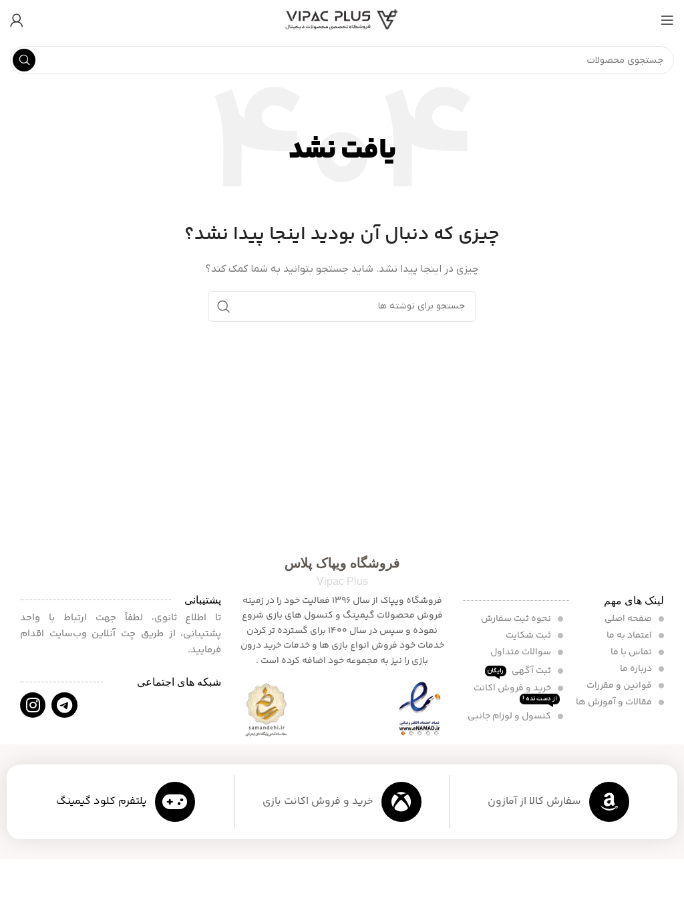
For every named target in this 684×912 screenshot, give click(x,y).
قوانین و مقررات (620, 685)
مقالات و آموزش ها (615, 702)
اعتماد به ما (630, 635)
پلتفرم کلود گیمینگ (101, 801)
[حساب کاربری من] (16, 20)
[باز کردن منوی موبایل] (667, 20)
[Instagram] (32, 705)
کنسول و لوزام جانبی (510, 716)
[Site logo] (342, 19)
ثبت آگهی (520, 671)
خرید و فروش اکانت (515, 692)
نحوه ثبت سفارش (517, 619)
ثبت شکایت (529, 635)
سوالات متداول (521, 652)
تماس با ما (632, 652)
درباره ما (637, 669)
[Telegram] (64, 705)
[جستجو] (24, 60)
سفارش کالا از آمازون (534, 801)
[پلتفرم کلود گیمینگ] (175, 802)
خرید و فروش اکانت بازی (318, 801)
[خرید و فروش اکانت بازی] (401, 802)
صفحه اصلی (629, 619)
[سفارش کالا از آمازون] (609, 802)
